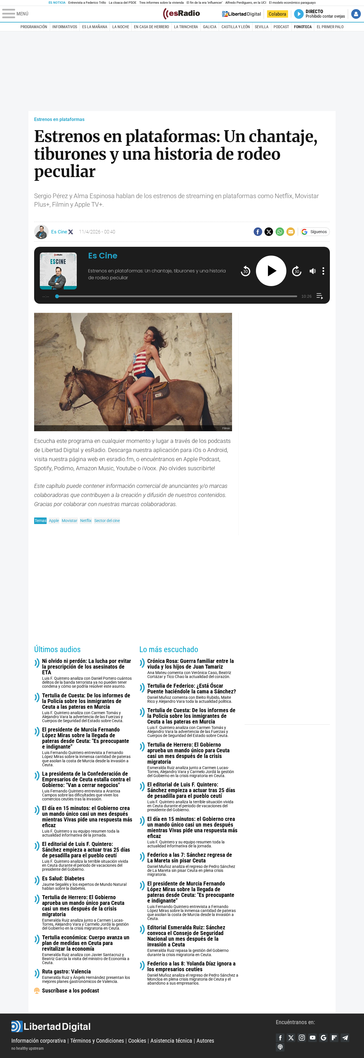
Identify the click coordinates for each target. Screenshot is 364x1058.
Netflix (86, 520)
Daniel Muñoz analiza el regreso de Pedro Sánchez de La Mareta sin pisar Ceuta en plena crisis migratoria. (191, 864)
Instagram (301, 1038)
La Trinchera (186, 26)
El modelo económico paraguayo (292, 3)
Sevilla (261, 26)
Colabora (277, 14)
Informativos (64, 26)
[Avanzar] (296, 271)
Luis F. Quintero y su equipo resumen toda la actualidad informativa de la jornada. (87, 821)
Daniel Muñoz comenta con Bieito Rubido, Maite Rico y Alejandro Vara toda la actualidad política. (191, 693)
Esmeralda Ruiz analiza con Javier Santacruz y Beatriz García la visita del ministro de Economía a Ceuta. (85, 949)
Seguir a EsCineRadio (70, 232)
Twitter (291, 1038)
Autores (205, 1040)
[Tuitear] (268, 231)
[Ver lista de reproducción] (319, 296)
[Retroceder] (245, 271)
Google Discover (323, 1038)
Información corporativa (38, 1040)
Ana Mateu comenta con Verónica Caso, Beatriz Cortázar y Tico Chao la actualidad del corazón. (190, 668)
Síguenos (319, 232)
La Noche (120, 26)
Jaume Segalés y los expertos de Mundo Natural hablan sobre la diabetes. (84, 883)
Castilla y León (236, 26)
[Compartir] (258, 231)
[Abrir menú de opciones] (323, 271)
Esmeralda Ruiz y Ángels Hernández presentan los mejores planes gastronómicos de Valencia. (86, 976)
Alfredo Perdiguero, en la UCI (246, 3)
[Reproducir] (271, 271)
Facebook (280, 1038)
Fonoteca (303, 26)
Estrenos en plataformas (59, 119)
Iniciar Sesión (356, 14)
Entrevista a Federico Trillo (87, 3)
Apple (54, 520)
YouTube (312, 1038)
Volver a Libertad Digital (241, 14)
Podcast (281, 26)
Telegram (345, 1038)
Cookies (137, 1040)
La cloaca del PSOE (122, 3)
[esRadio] (181, 14)
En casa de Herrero (151, 26)
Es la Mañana (94, 26)
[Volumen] (312, 271)
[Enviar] (280, 231)
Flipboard (334, 1038)
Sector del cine (107, 520)
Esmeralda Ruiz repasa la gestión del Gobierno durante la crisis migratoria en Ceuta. (188, 941)
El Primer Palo (330, 26)
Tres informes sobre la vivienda (161, 3)
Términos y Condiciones (97, 1040)
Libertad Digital (143, 1026)
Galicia (209, 26)
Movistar (69, 520)
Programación (33, 26)
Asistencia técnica (171, 1040)
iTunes (280, 1047)
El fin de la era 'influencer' (204, 3)
